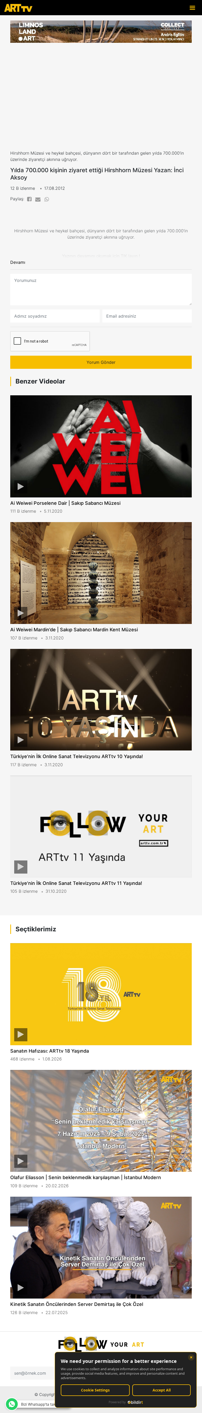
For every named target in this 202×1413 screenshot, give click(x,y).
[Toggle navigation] (192, 7)
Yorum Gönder (101, 362)
